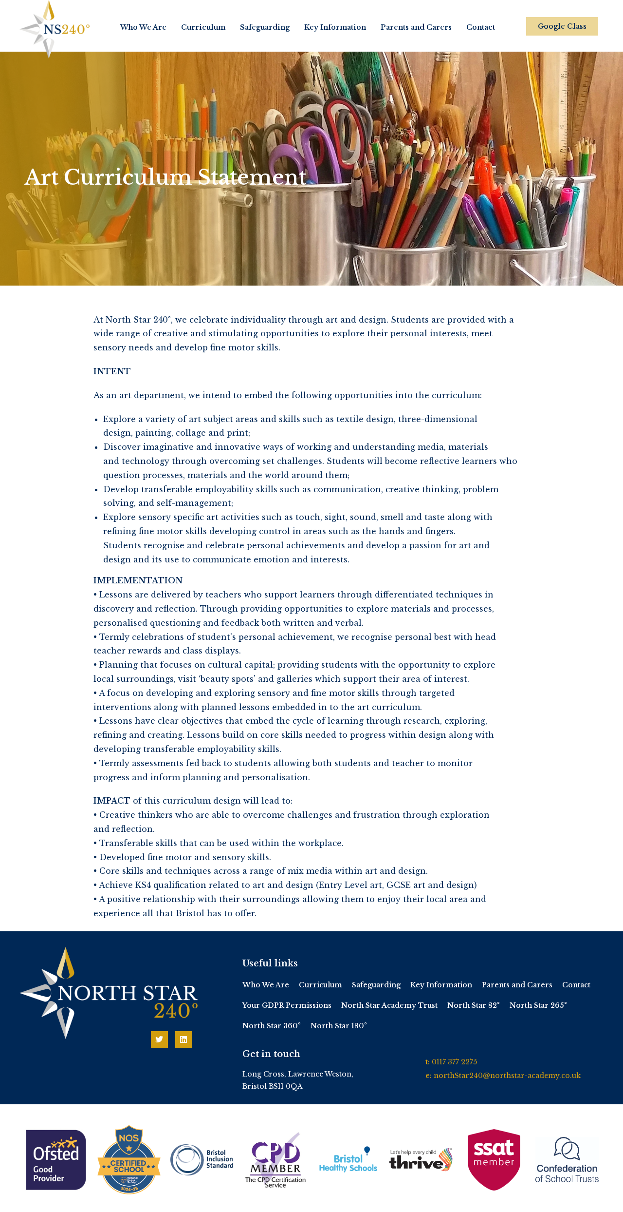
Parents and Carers (416, 27)
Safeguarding (265, 27)
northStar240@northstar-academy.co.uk (507, 1075)
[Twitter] (159, 1039)
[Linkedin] (183, 1039)
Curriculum (203, 27)
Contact (480, 27)
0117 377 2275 (454, 1062)
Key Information (335, 27)
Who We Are (143, 27)
